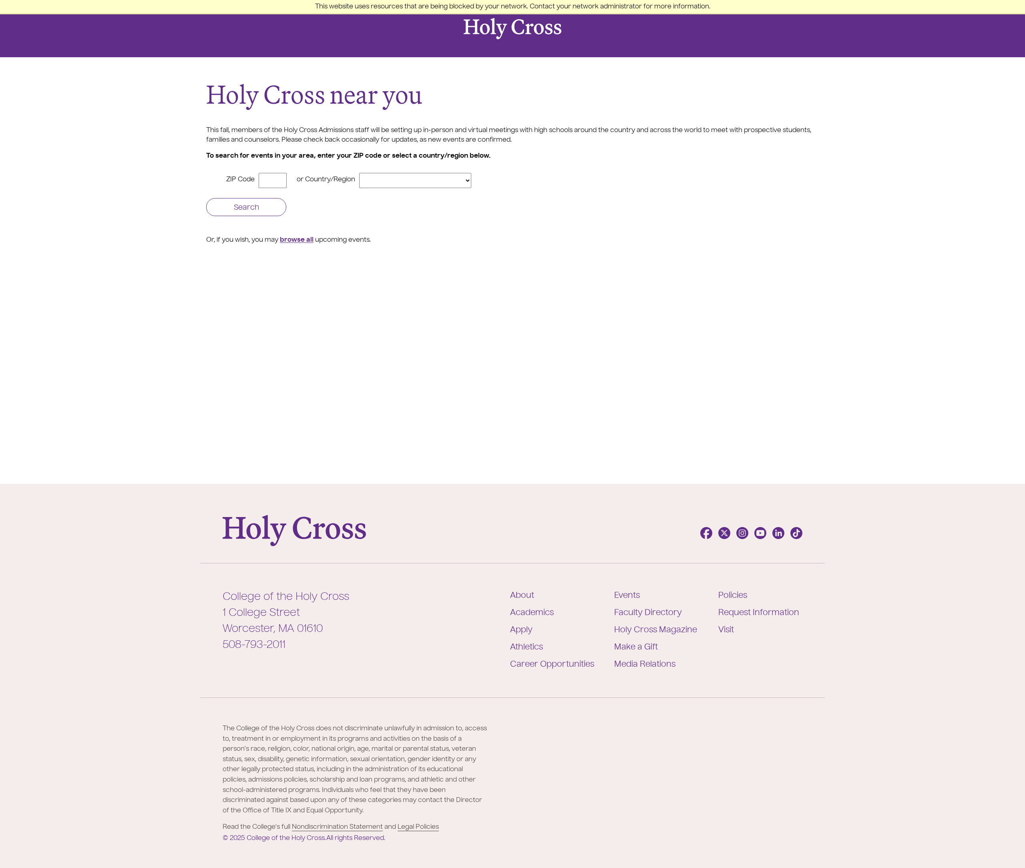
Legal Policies (418, 827)
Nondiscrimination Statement (337, 827)
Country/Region (330, 179)
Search (246, 207)
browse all (297, 240)
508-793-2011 (254, 645)
